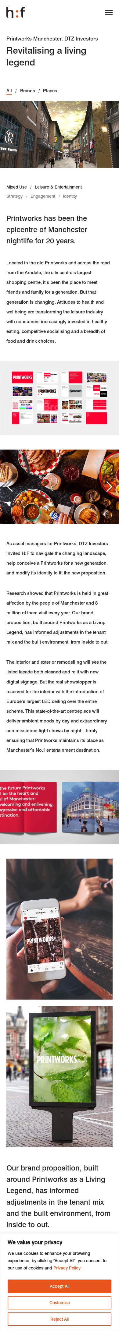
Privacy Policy (67, 1268)
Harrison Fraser (15, 12)
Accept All (59, 1286)
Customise (59, 1302)
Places (50, 91)
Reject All (59, 1319)
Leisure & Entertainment (58, 187)
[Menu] (106, 13)
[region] (59, 1282)
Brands (27, 91)
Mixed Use (16, 187)
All (9, 91)
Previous (10, 486)
